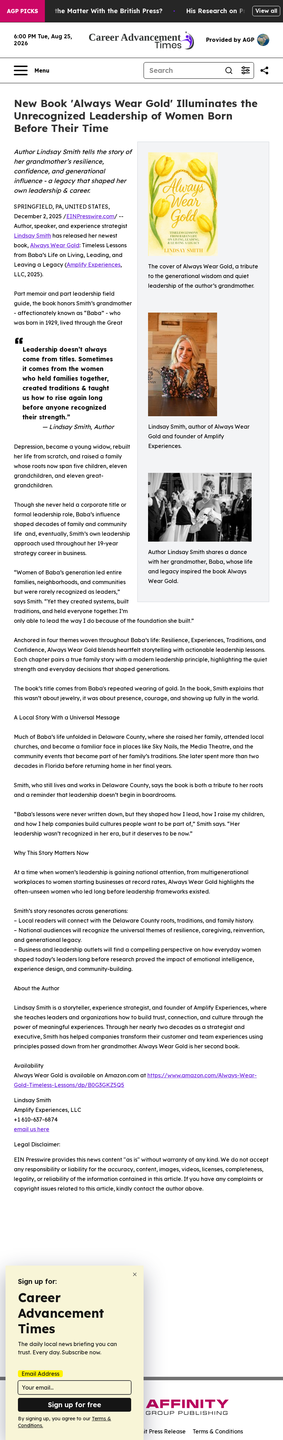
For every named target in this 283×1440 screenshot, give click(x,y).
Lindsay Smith (32, 235)
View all (266, 10)
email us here (31, 1129)
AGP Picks (22, 11)
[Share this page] (264, 70)
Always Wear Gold (54, 245)
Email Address (40, 1373)
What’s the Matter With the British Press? (97, 11)
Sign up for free (74, 1404)
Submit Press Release (157, 1431)
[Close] (134, 1274)
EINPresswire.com (90, 216)
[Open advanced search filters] (245, 70)
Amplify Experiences (93, 264)
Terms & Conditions (218, 1431)
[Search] (229, 70)
